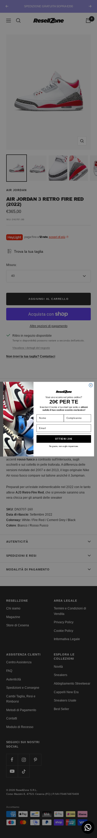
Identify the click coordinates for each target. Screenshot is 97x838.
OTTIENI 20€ (63, 439)
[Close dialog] (90, 385)
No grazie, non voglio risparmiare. (63, 446)
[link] (63, 391)
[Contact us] (87, 827)
